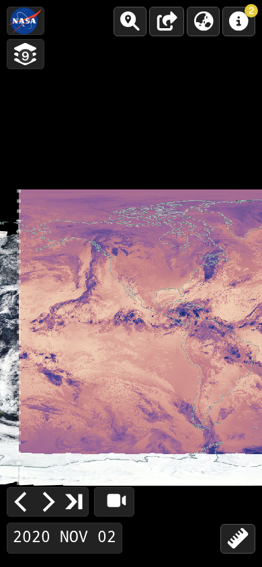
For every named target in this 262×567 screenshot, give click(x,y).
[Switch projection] (203, 21)
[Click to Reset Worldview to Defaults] (25, 21)
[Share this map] (166, 21)
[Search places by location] (130, 21)
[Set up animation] (114, 502)
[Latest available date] (74, 501)
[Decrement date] (20, 502)
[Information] (238, 21)
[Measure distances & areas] (237, 539)
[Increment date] (47, 502)
